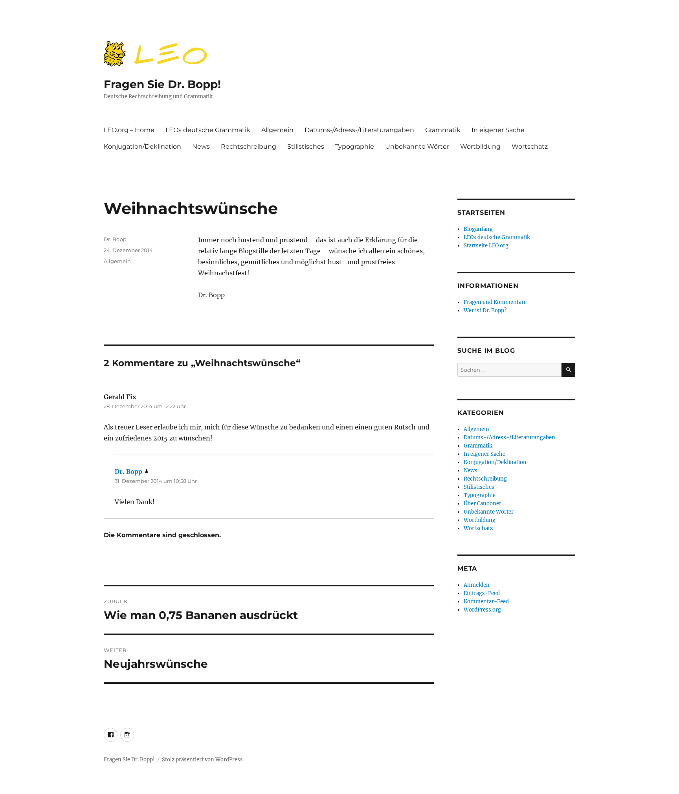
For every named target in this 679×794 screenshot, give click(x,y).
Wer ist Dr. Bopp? (485, 310)
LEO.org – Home (129, 130)
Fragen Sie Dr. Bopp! (162, 84)
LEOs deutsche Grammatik (207, 130)
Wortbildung (480, 146)
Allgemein (277, 130)
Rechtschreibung (248, 146)
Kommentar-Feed (486, 601)
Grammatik (443, 130)
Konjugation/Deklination (142, 146)
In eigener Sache (498, 130)
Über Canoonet (482, 503)
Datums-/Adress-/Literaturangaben (359, 130)
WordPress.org (482, 609)
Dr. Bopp (115, 239)
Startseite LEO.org (486, 245)
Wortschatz (530, 146)
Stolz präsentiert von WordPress (202, 759)
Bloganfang (478, 229)
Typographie (354, 146)
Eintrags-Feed (482, 593)
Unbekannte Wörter (417, 146)
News (201, 146)
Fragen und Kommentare (495, 302)
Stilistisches (305, 146)
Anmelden (477, 585)
